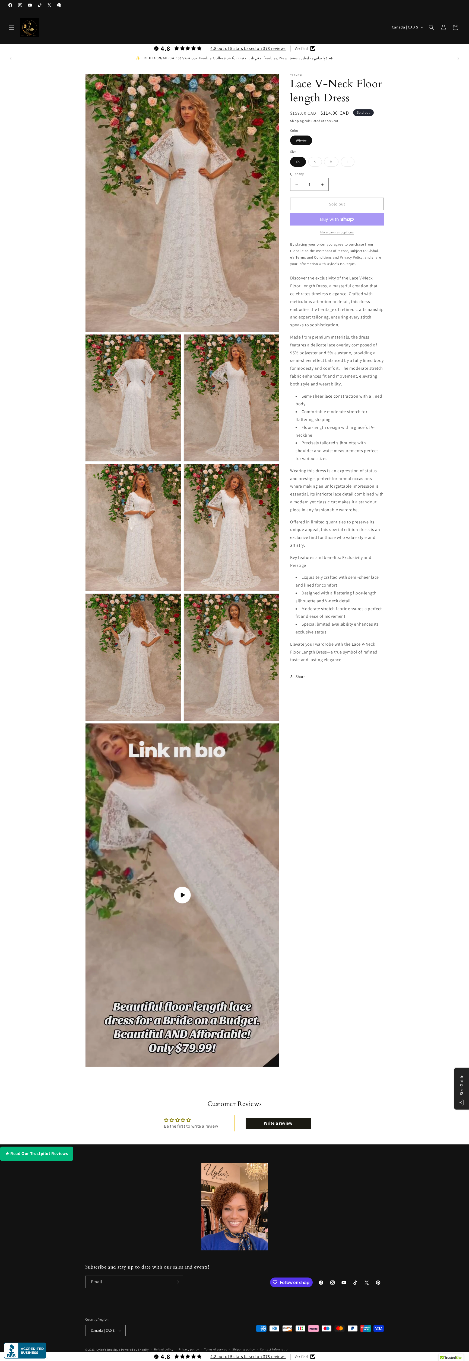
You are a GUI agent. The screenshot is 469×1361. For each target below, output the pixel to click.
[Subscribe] (177, 1282)
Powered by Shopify (135, 1350)
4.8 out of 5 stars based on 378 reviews (248, 48)
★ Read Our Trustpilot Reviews (36, 1153)
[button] (11, 27)
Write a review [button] (278, 1123)
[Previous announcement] (11, 58)
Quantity (297, 174)
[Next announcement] (458, 58)
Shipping (297, 121)
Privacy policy (189, 1349)
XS (301, 163)
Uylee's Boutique (108, 1350)
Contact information (274, 1349)
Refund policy (163, 1349)
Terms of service (215, 1349)
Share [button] (301, 676)
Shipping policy (243, 1349)
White (304, 141)
